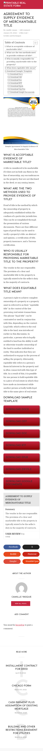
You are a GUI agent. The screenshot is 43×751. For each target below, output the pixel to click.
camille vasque (11, 30)
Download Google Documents (22, 92)
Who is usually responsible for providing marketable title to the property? (22, 62)
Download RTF (16, 83)
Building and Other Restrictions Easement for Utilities (21, 730)
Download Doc (16, 80)
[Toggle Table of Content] (34, 43)
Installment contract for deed (21, 667)
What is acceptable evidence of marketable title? (20, 47)
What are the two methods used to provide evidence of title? (21, 54)
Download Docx (16, 74)
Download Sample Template (19, 71)
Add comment (24, 30)
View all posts (20, 603)
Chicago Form (21, 686)
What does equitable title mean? (21, 68)
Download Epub (16, 86)
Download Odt (16, 77)
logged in (20, 625)
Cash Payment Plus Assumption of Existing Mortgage (21, 705)
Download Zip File (17, 89)
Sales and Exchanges (13, 36)
